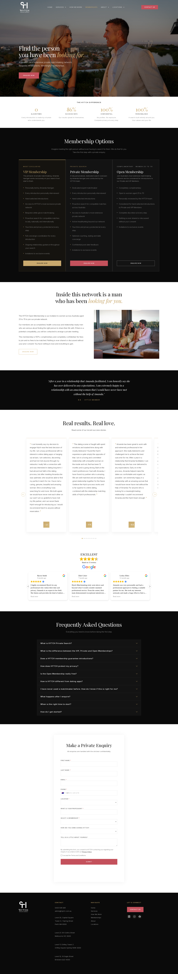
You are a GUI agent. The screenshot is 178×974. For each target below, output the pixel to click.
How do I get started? (51, 712)
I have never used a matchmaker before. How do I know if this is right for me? (79, 689)
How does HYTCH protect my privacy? (59, 666)
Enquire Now (29, 75)
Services (60, 7)
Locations (117, 7)
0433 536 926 (60, 908)
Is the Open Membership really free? (58, 674)
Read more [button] (34, 596)
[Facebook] (140, 917)
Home (49, 7)
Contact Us (135, 909)
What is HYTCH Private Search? (56, 643)
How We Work (76, 7)
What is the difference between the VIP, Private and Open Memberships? (76, 651)
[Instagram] (134, 917)
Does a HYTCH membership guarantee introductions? (66, 658)
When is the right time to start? (55, 704)
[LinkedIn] (129, 917)
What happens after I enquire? (55, 696)
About (104, 7)
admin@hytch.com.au (63, 911)
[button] (155, 494)
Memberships (91, 7)
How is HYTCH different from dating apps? (61, 681)
